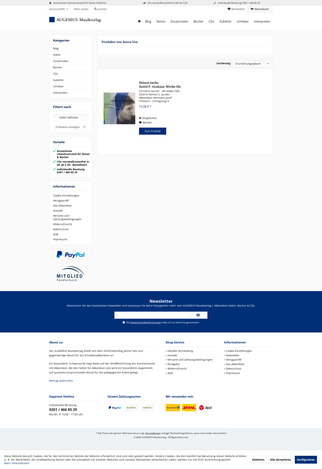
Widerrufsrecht (62, 224)
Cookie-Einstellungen (66, 195)
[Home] (139, 21)
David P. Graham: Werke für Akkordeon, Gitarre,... (160, 84)
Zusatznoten (61, 61)
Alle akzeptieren (280, 459)
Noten (57, 54)
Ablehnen (258, 459)
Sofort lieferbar (68, 117)
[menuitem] (260, 9)
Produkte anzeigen (68, 127)
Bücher (57, 67)
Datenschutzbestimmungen (145, 322)
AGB (55, 234)
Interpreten (60, 92)
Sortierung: (224, 63)
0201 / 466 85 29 (63, 409)
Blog (56, 48)
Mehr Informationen (16, 463)
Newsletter (232, 355)
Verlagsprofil (61, 200)
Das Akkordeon (62, 205)
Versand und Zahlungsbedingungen (67, 217)
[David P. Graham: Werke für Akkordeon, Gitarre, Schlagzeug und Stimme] (119, 108)
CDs (55, 73)
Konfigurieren (306, 459)
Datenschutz (61, 229)
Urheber (58, 86)
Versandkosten (153, 433)
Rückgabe (174, 364)
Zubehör (58, 80)
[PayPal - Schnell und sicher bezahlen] (71, 254)
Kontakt (58, 210)
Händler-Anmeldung (180, 351)
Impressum (60, 239)
